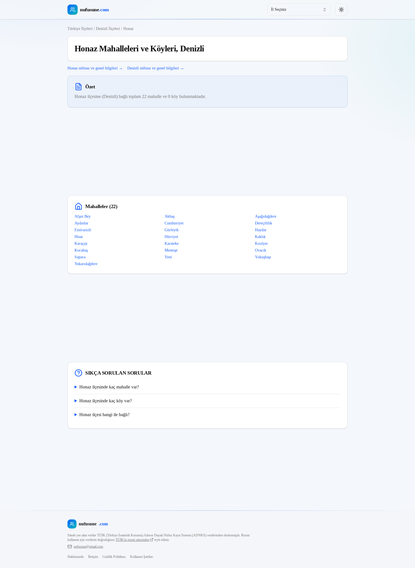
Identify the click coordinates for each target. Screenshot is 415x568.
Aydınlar (81, 223)
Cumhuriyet (174, 223)
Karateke (172, 243)
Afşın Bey (83, 216)
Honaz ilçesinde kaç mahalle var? (109, 387)
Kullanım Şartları (141, 557)
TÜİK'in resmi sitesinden (132, 540)
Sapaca (80, 257)
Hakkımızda (75, 557)
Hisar (79, 237)
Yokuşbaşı (263, 257)
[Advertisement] (207, 151)
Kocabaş (81, 250)
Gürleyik (172, 230)
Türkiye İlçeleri (80, 29)
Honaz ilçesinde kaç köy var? (105, 400)
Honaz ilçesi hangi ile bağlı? (104, 414)
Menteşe (171, 250)
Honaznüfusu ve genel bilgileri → (95, 68)
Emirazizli (83, 230)
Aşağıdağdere (265, 216)
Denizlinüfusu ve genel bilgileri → (155, 68)
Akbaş (169, 216)
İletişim (93, 557)
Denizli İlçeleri (108, 29)
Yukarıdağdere (86, 264)
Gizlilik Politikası (114, 557)
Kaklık (260, 237)
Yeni (168, 257)
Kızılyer (261, 243)
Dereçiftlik (263, 223)
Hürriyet (171, 237)
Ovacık (260, 250)
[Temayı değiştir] (341, 9)
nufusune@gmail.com (88, 547)
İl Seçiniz (278, 9)
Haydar (261, 230)
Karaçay (81, 243)
